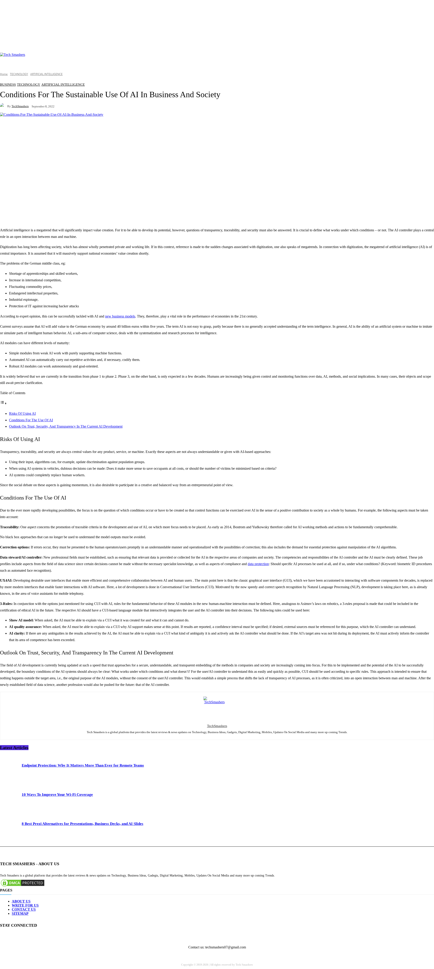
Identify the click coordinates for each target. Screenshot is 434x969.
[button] (428, 59)
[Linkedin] (24, 937)
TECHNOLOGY (19, 74)
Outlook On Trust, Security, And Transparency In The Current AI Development (66, 426)
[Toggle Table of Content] (3, 403)
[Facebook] (4, 937)
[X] (45, 937)
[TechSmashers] (3, 106)
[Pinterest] (34, 937)
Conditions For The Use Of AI (31, 420)
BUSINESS (8, 84)
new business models (120, 316)
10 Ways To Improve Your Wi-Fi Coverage (57, 794)
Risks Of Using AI (22, 413)
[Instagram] (14, 937)
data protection (258, 564)
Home (4, 74)
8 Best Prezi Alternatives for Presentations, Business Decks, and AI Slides (82, 824)
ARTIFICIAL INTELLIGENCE (46, 74)
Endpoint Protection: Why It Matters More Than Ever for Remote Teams (83, 765)
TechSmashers (20, 106)
